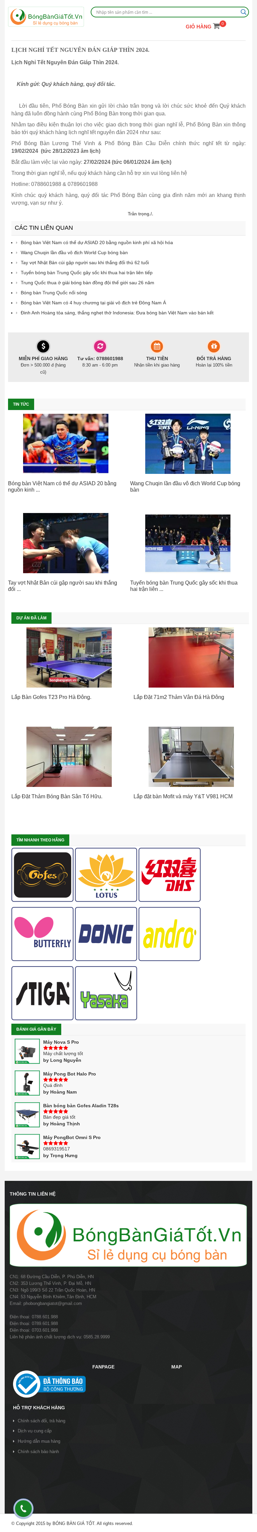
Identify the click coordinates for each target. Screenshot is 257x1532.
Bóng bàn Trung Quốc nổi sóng (54, 292)
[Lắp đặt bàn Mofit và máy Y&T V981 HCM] (191, 757)
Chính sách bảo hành (38, 1451)
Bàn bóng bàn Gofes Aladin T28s (81, 1105)
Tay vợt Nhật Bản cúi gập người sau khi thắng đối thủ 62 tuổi (85, 262)
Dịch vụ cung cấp (35, 1430)
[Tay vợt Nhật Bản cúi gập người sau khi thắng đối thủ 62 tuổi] (65, 543)
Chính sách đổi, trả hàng (41, 1420)
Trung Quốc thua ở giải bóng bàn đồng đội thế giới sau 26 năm (87, 282)
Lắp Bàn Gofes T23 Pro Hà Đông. (51, 697)
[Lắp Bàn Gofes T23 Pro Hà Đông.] (69, 657)
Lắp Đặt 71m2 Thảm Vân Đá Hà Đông (179, 697)
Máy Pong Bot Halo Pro (69, 1074)
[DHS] (170, 875)
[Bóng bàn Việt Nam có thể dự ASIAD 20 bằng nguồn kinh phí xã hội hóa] (65, 444)
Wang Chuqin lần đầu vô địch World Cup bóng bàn (74, 252)
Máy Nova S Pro (61, 1042)
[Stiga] (42, 993)
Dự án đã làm (31, 618)
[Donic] (106, 934)
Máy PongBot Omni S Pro (72, 1137)
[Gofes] (42, 875)
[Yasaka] (106, 993)
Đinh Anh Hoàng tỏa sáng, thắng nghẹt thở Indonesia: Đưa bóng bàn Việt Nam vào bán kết (117, 312)
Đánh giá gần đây (36, 1029)
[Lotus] (106, 875)
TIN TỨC (21, 404)
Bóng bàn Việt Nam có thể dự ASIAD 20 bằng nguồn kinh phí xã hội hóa (97, 242)
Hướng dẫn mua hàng (39, 1441)
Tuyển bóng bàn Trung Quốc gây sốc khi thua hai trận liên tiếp (87, 272)
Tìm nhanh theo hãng (40, 840)
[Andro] (170, 934)
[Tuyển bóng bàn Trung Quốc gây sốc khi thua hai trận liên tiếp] (188, 543)
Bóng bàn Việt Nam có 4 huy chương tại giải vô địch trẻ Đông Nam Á (93, 302)
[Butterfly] (42, 934)
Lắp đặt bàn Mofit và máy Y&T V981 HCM (183, 796)
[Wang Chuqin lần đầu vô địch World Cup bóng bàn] (188, 444)
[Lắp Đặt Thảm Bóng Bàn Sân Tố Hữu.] (69, 757)
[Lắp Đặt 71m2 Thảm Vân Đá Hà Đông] (191, 657)
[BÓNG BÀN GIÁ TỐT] (46, 17)
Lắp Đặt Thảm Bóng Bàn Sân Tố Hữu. (56, 796)
